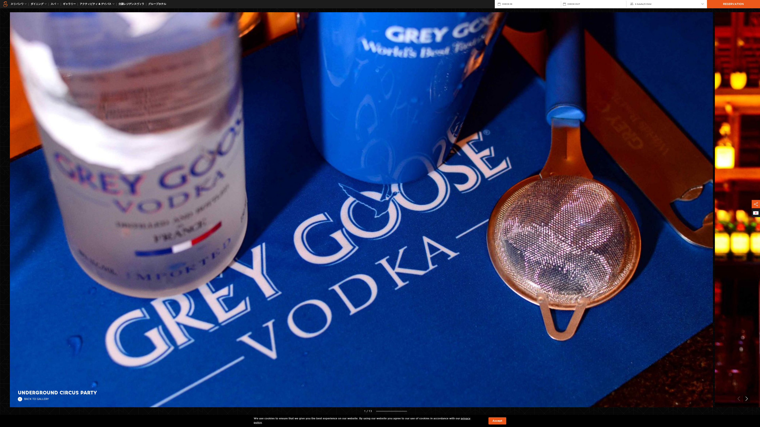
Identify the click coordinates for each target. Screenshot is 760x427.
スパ (53, 4)
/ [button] (643, 4)
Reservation (733, 4)
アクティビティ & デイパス (95, 4)
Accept (497, 421)
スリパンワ (17, 4)
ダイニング (37, 4)
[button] (746, 398)
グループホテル (157, 4)
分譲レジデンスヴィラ (131, 4)
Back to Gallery (36, 399)
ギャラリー (69, 4)
